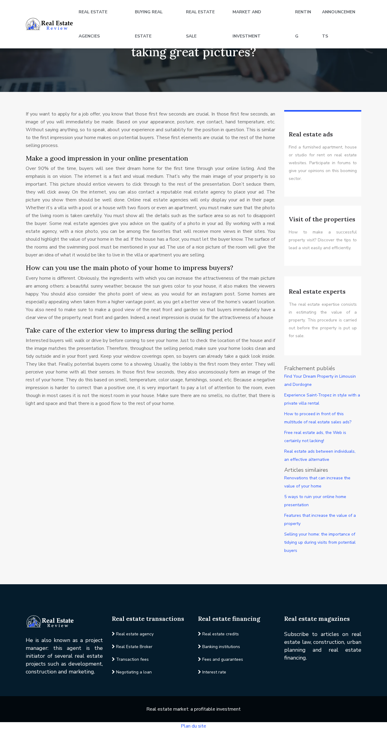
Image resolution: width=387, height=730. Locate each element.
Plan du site (193, 726)
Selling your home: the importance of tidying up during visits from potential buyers (320, 542)
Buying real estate (149, 24)
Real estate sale (200, 24)
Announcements (338, 24)
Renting (303, 24)
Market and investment (247, 24)
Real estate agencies (93, 24)
